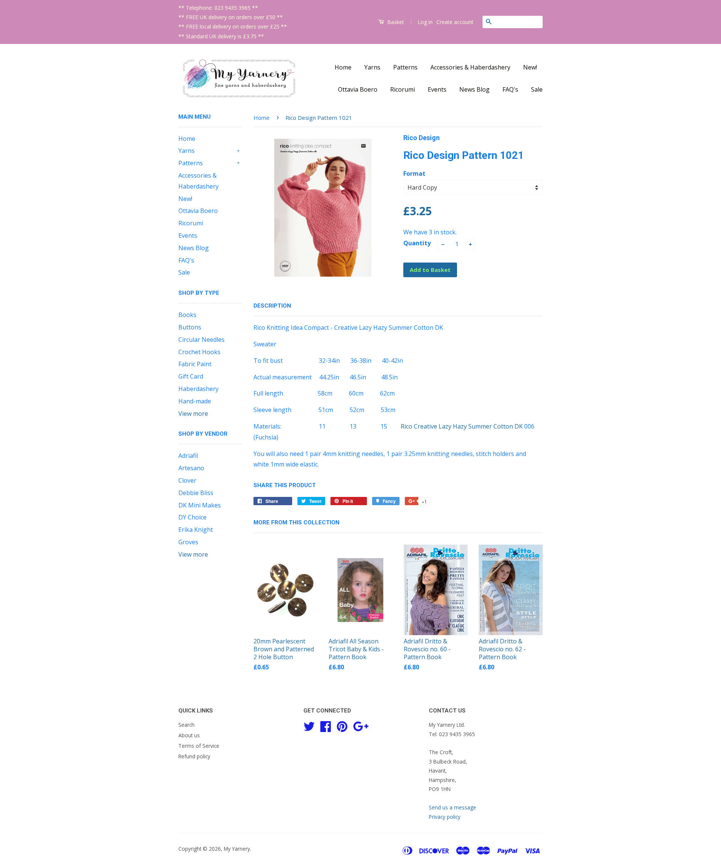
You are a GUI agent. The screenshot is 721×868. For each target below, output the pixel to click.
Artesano (191, 468)
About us (189, 735)
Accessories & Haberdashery (470, 67)
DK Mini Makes (199, 505)
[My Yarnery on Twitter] (309, 725)
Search (186, 724)
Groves (188, 542)
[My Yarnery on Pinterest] (342, 725)
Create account (455, 22)
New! (530, 67)
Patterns (405, 67)
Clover (187, 480)
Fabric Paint (194, 364)
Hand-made (194, 401)
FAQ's (510, 89)
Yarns (372, 67)
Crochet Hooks (199, 352)
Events (437, 89)
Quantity (417, 243)
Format (414, 173)
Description (272, 305)
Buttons (189, 327)
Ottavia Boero (357, 89)
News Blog (474, 89)
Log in (425, 22)
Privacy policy (444, 816)
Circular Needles (201, 339)
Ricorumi (402, 89)
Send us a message (452, 807)
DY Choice (192, 517)
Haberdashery (198, 389)
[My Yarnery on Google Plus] (360, 725)
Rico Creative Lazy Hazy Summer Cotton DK (462, 426)
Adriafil (188, 455)
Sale (537, 89)
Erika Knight (195, 529)
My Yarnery (237, 848)
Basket (395, 22)
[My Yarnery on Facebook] (325, 725)
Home (343, 67)
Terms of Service (198, 745)
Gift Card (190, 376)
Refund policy (194, 756)
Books (187, 315)
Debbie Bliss (195, 493)
